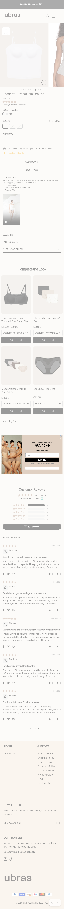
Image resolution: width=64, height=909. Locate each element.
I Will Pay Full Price (42, 468)
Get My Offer (42, 460)
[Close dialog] (60, 437)
